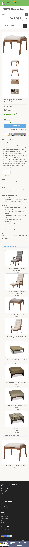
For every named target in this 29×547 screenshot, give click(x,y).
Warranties (4, 499)
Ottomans (19, 31)
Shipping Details (8, 175)
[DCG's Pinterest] (8, 529)
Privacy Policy (4, 518)
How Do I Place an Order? (7, 495)
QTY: (5, 119)
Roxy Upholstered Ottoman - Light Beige (15, 465)
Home (3, 31)
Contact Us (4, 497)
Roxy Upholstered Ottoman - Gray (16, 314)
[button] (14, 544)
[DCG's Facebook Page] (2, 529)
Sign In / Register (5, 493)
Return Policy (4, 503)
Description (6, 172)
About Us (3, 514)
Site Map (3, 523)
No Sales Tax (4, 516)
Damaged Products (6, 506)
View (15, 470)
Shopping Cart (4, 491)
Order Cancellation (5, 508)
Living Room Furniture (11, 31)
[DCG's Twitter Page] (5, 529)
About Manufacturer (17, 172)
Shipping (3, 510)
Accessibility (4, 520)
